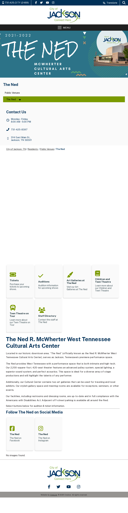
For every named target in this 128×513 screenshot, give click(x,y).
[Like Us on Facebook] (36, 2)
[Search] (124, 2)
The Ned (11, 99)
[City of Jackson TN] (64, 14)
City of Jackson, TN (16, 149)
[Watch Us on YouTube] (47, 2)
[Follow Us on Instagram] (53, 2)
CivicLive (53, 495)
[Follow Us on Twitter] (41, 2)
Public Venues (12, 93)
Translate (111, 2)
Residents (33, 149)
